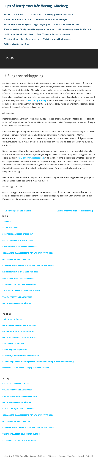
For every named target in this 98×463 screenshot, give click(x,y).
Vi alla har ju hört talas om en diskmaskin (20, 355)
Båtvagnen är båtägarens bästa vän (18, 331)
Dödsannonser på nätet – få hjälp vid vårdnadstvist (25, 367)
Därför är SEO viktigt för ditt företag (19, 337)
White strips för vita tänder (17, 44)
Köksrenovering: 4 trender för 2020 (74, 29)
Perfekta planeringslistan (15, 383)
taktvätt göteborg (37, 100)
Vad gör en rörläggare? (13, 319)
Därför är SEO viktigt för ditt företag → (76, 210)
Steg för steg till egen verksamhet (53, 34)
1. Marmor (18, 14)
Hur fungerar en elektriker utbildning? (19, 325)
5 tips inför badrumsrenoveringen (52, 19)
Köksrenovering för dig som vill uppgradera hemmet (29, 29)
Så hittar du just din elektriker (18, 34)
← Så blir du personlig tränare (16, 210)
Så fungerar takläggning (13, 343)
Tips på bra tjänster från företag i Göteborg (36, 6)
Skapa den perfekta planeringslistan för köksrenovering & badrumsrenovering (38, 361)
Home (7, 14)
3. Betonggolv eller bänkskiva (59, 14)
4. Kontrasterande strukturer (18, 19)
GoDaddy (90, 456)
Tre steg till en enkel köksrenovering (21, 39)
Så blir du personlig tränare (14, 349)
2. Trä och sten (34, 14)
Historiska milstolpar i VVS (66, 24)
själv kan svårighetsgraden (31, 158)
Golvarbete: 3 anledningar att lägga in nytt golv (27, 24)
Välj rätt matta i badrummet (57, 39)
